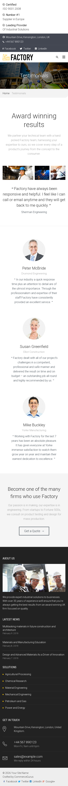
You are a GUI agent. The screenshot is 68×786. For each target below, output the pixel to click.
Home (6, 93)
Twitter (27, 48)
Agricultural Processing (18, 674)
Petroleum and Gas (15, 701)
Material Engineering (16, 687)
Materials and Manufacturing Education (24, 642)
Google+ (50, 781)
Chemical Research (16, 681)
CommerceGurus (23, 776)
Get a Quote (32, 531)
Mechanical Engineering (18, 694)
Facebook (10, 48)
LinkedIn (42, 48)
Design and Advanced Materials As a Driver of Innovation (33, 654)
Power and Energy (15, 707)
